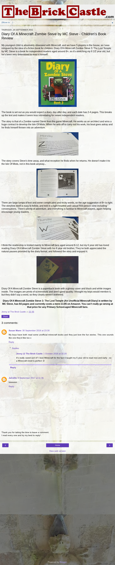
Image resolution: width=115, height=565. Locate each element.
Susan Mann (15, 330)
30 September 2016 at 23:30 (36, 330)
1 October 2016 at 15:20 (55, 353)
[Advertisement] (57, 469)
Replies (15, 348)
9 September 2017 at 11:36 (31, 378)
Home (57, 445)
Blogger (63, 562)
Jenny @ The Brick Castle (29, 353)
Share (5, 316)
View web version (57, 451)
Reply (11, 342)
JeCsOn (13, 378)
